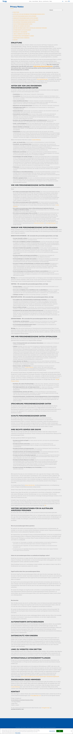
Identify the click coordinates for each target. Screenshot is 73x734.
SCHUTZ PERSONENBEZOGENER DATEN (22, 24)
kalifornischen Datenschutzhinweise (43, 66)
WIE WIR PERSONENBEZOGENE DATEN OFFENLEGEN (25, 20)
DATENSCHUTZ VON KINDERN (20, 32)
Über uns (40, 1)
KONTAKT (15, 39)
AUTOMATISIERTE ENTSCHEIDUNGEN (22, 30)
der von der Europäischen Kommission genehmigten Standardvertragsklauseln (40, 676)
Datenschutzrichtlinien (39, 223)
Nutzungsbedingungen (42, 79)
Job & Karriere (46, 1)
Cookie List (28, 727)
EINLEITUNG (16, 12)
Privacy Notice (18, 727)
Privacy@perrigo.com (36, 695)
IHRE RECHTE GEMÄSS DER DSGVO (21, 26)
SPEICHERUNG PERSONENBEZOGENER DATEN (24, 22)
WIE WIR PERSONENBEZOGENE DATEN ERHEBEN (24, 16)
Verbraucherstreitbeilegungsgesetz (50, 727)
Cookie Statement (23, 727)
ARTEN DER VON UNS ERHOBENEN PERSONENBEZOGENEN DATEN (29, 14)
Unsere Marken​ (35, 1)
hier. (45, 505)
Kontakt (43, 727)
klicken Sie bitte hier (30, 485)
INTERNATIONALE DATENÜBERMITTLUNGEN (23, 35)
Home (30, 1)
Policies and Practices (34, 727)
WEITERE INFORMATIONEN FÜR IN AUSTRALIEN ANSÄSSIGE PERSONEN (30, 28)
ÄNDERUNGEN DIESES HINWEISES (21, 37)
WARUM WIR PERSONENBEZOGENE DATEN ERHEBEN (25, 18)
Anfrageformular (45, 707)
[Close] (71, 731)
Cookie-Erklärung (36, 139)
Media (50, 1)
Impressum (40, 727)
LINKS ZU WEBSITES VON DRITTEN (21, 33)
